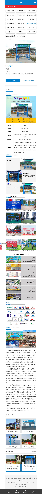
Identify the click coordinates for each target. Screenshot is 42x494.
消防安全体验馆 (31, 15)
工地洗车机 (32, 19)
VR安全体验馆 (10, 15)
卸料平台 (21, 32)
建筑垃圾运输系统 (10, 36)
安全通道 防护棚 (31, 23)
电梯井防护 (21, 27)
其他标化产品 (21, 36)
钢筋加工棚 (21, 23)
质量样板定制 (31, 11)
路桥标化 (10, 32)
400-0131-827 (29, 80)
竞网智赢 (23, 484)
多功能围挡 (10, 19)
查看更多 (33, 451)
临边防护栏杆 (10, 23)
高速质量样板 (10, 11)
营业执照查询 (30, 482)
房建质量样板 (21, 11)
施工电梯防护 (10, 27)
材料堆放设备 (31, 32)
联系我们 (33, 492)
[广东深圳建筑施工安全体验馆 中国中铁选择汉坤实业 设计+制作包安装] (28, 459)
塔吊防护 (31, 27)
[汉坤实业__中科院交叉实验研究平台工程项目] (13, 459)
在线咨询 (25, 492)
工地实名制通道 (21, 19)
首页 (9, 492)
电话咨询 (17, 492)
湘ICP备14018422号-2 (19, 482)
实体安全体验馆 (21, 15)
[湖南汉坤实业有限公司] (21, 2)
